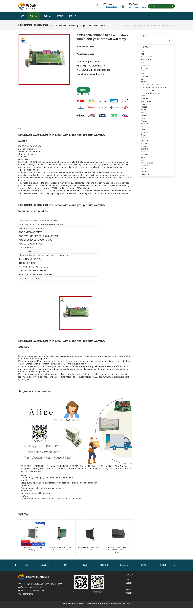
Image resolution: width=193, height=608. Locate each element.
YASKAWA (144, 171)
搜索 (169, 41)
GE (142, 79)
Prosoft (143, 135)
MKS (142, 113)
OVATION (144, 132)
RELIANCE (144, 138)
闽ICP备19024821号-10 (118, 603)
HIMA (143, 96)
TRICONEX (145, 154)
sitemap (129, 603)
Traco (143, 152)
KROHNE (144, 107)
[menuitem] (22, 16)
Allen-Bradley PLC (147, 57)
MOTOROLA (145, 124)
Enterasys (144, 68)
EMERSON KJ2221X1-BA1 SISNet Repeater (32, 549)
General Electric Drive (153, 93)
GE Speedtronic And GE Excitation (154, 87)
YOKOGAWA (145, 174)
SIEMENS (144, 149)
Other (143, 129)
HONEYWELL (145, 99)
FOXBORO (144, 76)
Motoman (144, 121)
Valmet (143, 157)
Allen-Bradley (46, 565)
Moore (143, 118)
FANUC (143, 73)
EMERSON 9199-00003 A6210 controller (89, 549)
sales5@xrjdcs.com (137, 7)
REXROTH (144, 140)
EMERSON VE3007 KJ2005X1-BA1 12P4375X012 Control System (118, 550)
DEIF (143, 62)
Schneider (144, 146)
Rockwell (144, 143)
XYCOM (144, 168)
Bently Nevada (146, 59)
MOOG (143, 115)
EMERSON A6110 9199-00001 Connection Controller (61, 549)
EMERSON (85, 94)
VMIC (143, 160)
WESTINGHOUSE (147, 163)
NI (142, 127)
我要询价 (83, 90)
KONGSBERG (146, 104)
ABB (142, 54)
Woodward (144, 166)
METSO (143, 110)
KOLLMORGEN (146, 101)
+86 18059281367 (110, 7)
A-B (142, 51)
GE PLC (144, 82)
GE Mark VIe (150, 90)
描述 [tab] (19, 128)
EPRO (143, 71)
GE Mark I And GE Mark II (152, 85)
